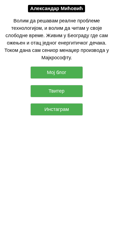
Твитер (56, 91)
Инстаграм (56, 109)
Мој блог (56, 72)
